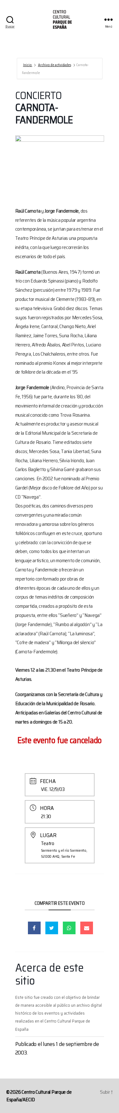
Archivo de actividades (54, 65)
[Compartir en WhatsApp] (69, 928)
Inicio (27, 65)
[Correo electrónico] (86, 928)
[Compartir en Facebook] (34, 928)
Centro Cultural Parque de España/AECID (38, 1096)
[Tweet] (51, 928)
